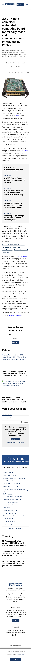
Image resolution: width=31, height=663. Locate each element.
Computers (5, 14)
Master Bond (7, 505)
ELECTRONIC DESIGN (15, 645)
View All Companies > (15, 528)
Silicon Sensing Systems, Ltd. (12, 516)
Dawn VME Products (10, 475)
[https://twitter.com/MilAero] (17, 635)
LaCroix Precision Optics (11, 499)
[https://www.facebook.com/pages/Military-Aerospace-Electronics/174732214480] (13, 635)
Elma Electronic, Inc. (9, 486)
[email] (22, 73)
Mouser (5, 508)
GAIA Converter (8, 494)
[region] (15, 418)
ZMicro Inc (6, 524)
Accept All (15, 659)
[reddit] (18, 73)
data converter (21, 256)
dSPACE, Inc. (7, 481)
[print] (28, 73)
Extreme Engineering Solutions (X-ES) (14, 490)
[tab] (7, 414)
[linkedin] (12, 73)
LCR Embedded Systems (11, 502)
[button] (3, 4)
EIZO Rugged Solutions (10, 484)
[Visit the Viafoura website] (24, 422)
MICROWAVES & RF (15, 643)
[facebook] (9, 73)
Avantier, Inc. (7, 473)
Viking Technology (9, 521)
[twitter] (15, 73)
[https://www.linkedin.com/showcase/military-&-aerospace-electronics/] (15, 635)
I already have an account (16, 442)
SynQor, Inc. (7, 519)
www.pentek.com (15, 315)
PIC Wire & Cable (8, 513)
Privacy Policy (21, 654)
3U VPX (25, 151)
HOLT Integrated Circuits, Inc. (12, 497)
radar (18, 116)
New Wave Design (9, 510)
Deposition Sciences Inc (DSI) (13, 478)
